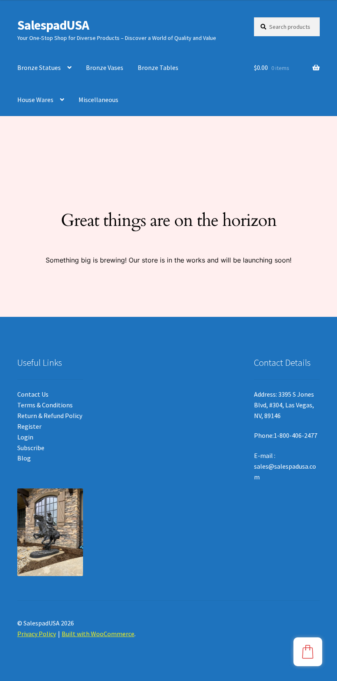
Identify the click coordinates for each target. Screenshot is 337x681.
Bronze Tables (158, 67)
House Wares (35, 99)
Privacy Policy (36, 634)
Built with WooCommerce (98, 634)
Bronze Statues (39, 67)
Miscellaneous (98, 99)
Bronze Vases (104, 67)
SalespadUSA (53, 25)
